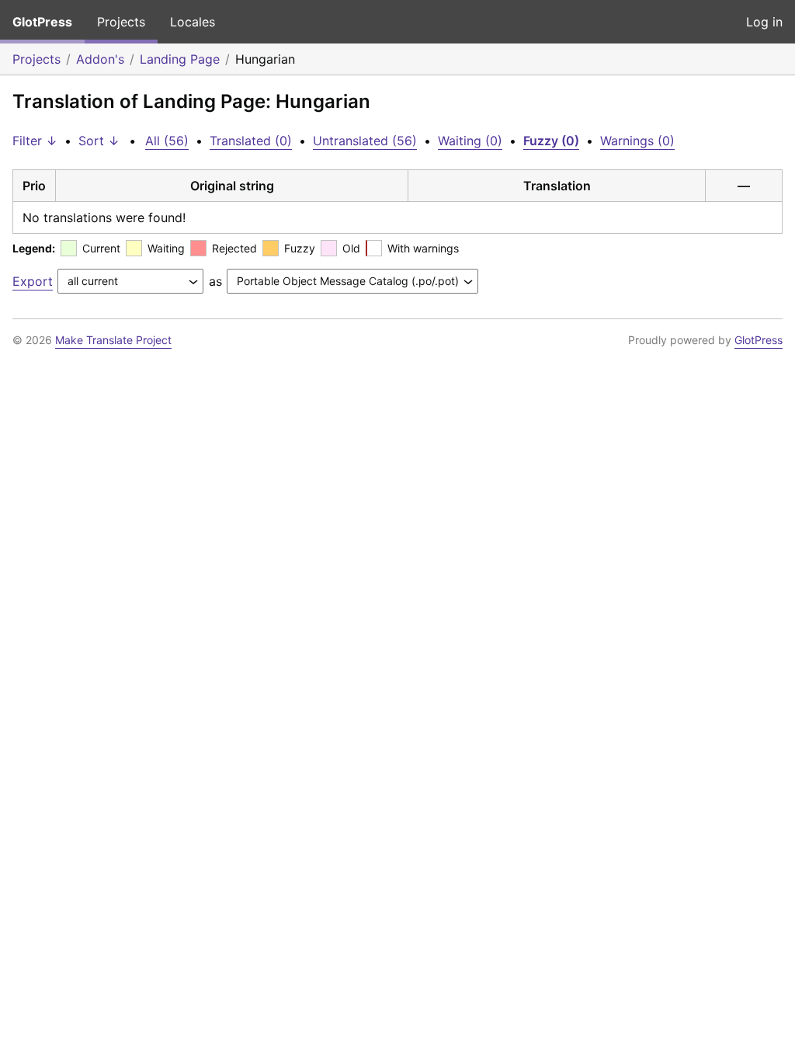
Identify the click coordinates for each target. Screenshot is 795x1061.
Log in (764, 22)
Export (32, 281)
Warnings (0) (637, 140)
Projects (121, 22)
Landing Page (180, 59)
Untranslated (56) (365, 140)
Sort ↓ (99, 140)
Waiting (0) (470, 140)
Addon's (100, 59)
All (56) (167, 140)
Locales (192, 22)
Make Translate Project (113, 339)
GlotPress (42, 22)
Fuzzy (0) (551, 140)
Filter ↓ (34, 140)
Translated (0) (251, 140)
